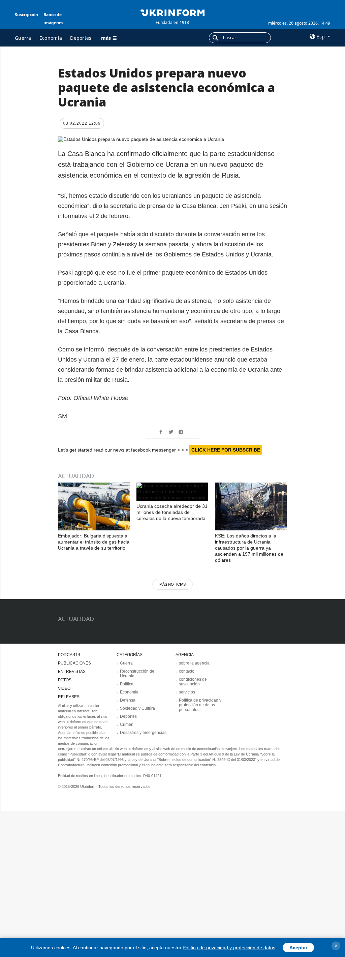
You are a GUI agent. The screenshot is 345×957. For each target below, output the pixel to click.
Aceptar (298, 947)
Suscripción (26, 15)
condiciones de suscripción (193, 681)
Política (126, 684)
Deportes (80, 38)
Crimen (126, 724)
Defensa (127, 700)
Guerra (23, 38)
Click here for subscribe (225, 450)
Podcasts (69, 654)
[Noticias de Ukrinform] (172, 12)
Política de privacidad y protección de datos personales (200, 705)
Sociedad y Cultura (137, 708)
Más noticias (172, 584)
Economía (50, 38)
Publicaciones (74, 663)
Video (64, 688)
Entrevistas (72, 671)
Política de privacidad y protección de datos (229, 947)
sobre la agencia (194, 663)
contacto (186, 671)
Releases (69, 696)
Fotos (64, 680)
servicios (187, 692)
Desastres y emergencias (143, 732)
